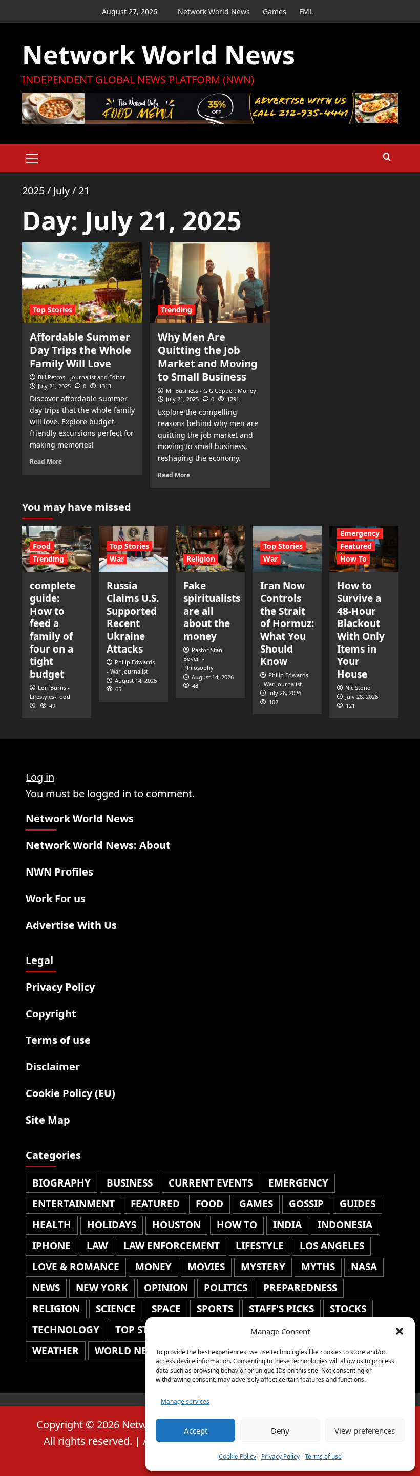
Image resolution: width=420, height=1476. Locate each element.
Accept (195, 1430)
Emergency (360, 533)
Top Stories (52, 310)
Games (274, 11)
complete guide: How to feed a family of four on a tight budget (52, 630)
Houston (176, 1225)
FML (306, 11)
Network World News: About (98, 845)
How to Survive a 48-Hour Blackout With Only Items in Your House (361, 630)
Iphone (51, 1246)
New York (102, 1287)
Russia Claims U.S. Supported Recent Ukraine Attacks (133, 617)
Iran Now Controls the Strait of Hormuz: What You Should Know (287, 623)
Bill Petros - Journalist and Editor (81, 377)
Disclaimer (53, 1067)
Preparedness (300, 1287)
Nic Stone (357, 687)
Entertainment (73, 1204)
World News (128, 1350)
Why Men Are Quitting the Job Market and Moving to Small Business (208, 357)
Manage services (185, 1401)
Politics (225, 1287)
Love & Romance (75, 1266)
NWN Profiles (59, 872)
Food (42, 546)
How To (353, 559)
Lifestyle (260, 1246)
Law (97, 1246)
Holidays (111, 1225)
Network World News (214, 11)
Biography (61, 1183)
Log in (40, 777)
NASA (364, 1266)
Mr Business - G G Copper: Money (211, 390)
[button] (399, 1331)
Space (166, 1308)
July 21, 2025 (54, 386)
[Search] (387, 157)
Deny (280, 1430)
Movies (206, 1266)
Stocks (348, 1308)
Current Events (211, 1183)
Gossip (306, 1204)
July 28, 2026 (284, 693)
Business (130, 1183)
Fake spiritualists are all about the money (211, 611)
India (287, 1225)
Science (116, 1308)
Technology (65, 1329)
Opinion (166, 1287)
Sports (215, 1308)
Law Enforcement (171, 1246)
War (117, 559)
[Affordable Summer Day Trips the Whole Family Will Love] (82, 282)
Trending (176, 310)
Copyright (51, 1013)
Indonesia (345, 1225)
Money (153, 1266)
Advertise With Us (71, 925)
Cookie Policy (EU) (70, 1093)
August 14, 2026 (136, 680)
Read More (46, 461)
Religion (200, 559)
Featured (356, 546)
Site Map (48, 1120)
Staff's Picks (281, 1308)
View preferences (364, 1430)
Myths (318, 1266)
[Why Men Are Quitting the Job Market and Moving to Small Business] (210, 282)
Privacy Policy (280, 1456)
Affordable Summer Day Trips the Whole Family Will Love (80, 350)
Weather (55, 1350)
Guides (357, 1204)
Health (51, 1225)
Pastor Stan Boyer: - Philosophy (202, 659)
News (46, 1287)
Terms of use (323, 1456)
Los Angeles (332, 1246)
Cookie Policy (237, 1456)
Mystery (263, 1266)
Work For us (56, 898)
